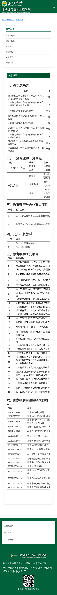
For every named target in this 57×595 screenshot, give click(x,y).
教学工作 (10, 19)
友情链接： (9, 525)
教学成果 (19, 19)
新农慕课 (8, 532)
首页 (4, 19)
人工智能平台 (9, 539)
